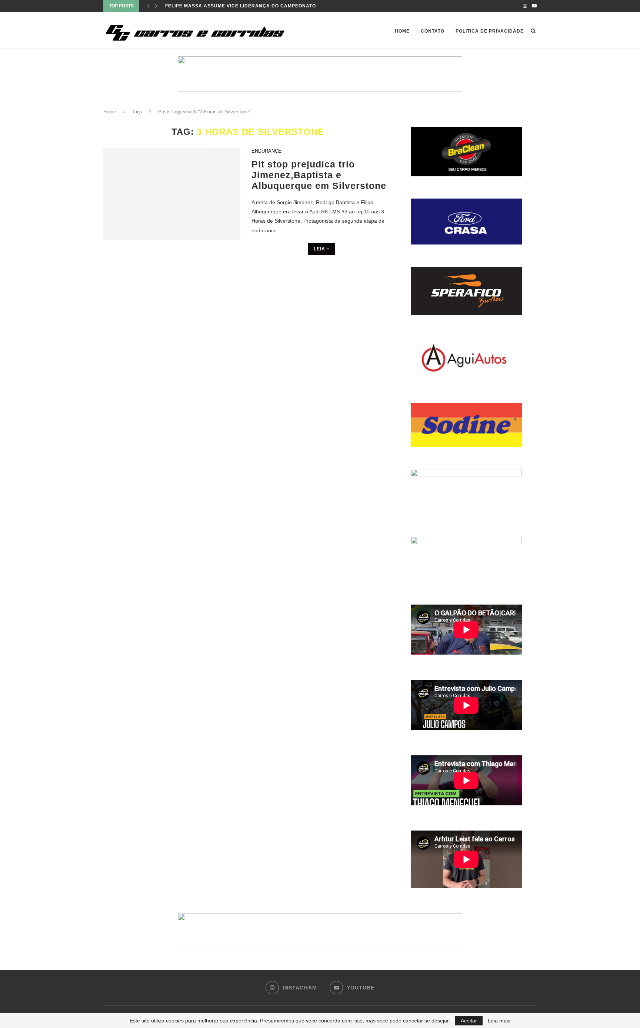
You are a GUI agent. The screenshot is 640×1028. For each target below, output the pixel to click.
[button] (320, 74)
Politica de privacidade (490, 31)
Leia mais (499, 1020)
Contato (432, 31)
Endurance (266, 151)
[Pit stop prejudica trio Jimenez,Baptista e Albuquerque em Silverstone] (171, 194)
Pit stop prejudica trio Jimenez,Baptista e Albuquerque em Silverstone (318, 175)
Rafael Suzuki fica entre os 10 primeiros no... (230, 6)
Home (402, 31)
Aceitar (469, 1021)
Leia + (322, 249)
